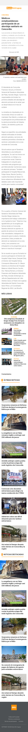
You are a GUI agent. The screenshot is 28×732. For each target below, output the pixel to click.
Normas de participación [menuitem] (11, 721)
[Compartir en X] (13, 54)
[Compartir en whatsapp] (5, 54)
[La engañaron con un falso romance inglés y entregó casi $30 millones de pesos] (14, 422)
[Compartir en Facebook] (8, 54)
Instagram (12, 713)
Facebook (9, 713)
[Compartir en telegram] (16, 54)
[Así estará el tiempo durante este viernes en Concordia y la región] (14, 533)
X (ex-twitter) (15, 713)
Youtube (18, 713)
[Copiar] (11, 54)
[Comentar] (22, 54)
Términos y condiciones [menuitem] (14, 719)
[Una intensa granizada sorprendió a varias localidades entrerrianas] (7, 331)
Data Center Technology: (15, 729)
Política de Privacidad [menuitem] (14, 717)
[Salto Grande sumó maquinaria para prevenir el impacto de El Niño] (7, 341)
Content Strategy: (13, 729)
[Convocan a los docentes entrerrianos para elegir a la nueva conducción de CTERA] (14, 478)
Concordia (5, 15)
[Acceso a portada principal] (14, 8)
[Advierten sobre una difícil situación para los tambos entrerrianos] (14, 506)
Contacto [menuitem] (21, 721)
